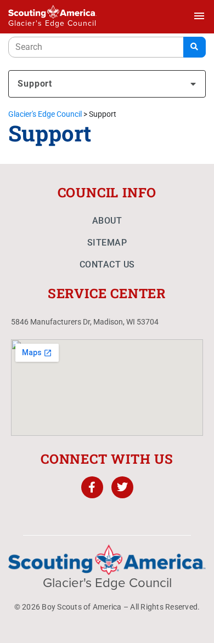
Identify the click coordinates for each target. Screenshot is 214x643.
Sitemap (107, 242)
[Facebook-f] (92, 487)
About (107, 220)
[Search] (194, 47)
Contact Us (107, 264)
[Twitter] (122, 487)
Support (35, 83)
